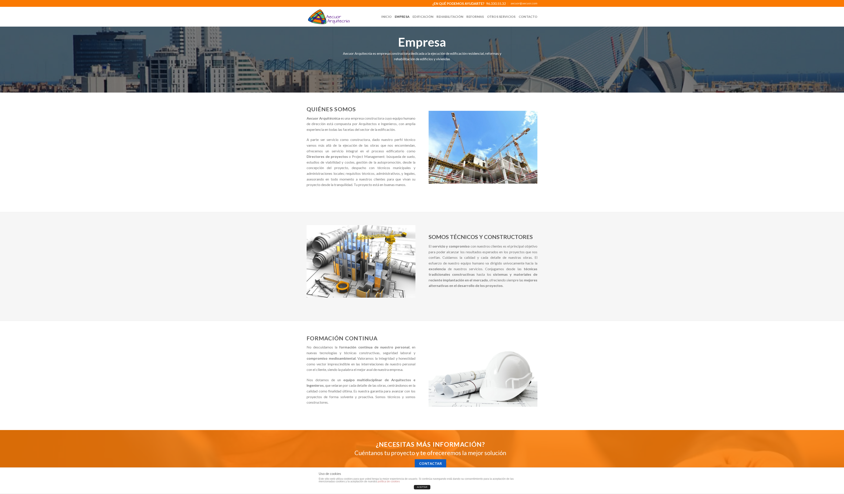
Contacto (528, 16)
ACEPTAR (422, 487)
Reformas (475, 16)
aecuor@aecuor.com (524, 3)
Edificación (423, 16)
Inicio (386, 16)
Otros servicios (501, 16)
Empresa (402, 16)
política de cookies (389, 481)
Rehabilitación (450, 16)
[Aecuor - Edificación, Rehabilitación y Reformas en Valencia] (329, 16)
